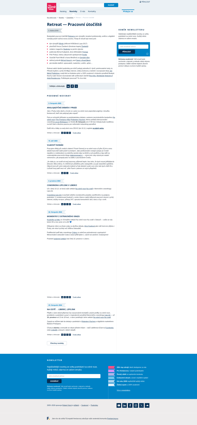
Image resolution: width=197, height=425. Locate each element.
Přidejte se (128, 11)
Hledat (111, 5)
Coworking (69, 17)
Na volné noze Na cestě (84, 189)
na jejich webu (98, 128)
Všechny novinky (57, 343)
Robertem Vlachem (78, 120)
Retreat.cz (72, 36)
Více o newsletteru (123, 390)
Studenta (66, 49)
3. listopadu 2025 (54, 103)
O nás (82, 11)
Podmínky (94, 405)
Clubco (74, 232)
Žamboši (84, 46)
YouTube (119, 405)
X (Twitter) (76, 86)
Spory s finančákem (83, 60)
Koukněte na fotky (53, 220)
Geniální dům (85, 57)
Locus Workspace (61, 122)
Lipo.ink (107, 315)
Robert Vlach (67, 405)
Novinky (73, 11)
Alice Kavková (89, 226)
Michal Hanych (66, 60)
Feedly (84, 55)
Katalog (63, 11)
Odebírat (54, 381)
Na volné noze (51, 17)
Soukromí (84, 405)
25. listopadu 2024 (55, 305)
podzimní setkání (60, 239)
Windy (61, 43)
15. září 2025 (52, 141)
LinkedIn (68, 86)
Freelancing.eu (49, 418)
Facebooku (109, 328)
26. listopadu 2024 (55, 212)
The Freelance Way (63, 120)
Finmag (85, 52)
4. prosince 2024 (54, 181)
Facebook (72, 86)
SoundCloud (147, 405)
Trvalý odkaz (77, 133)
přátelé (76, 405)
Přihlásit (145, 2)
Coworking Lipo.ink (54, 195)
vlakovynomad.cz (76, 155)
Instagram (70, 133)
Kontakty (92, 11)
